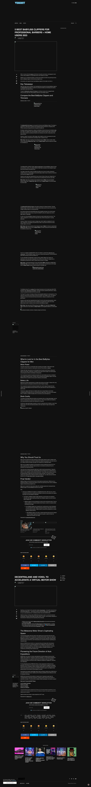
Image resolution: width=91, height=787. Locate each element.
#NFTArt (35, 718)
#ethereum (51, 716)
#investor (52, 717)
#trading (49, 718)
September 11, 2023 (40, 626)
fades (28, 174)
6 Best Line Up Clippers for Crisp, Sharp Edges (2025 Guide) (26, 529)
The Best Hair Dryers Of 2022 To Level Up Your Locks (38, 529)
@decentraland (39, 623)
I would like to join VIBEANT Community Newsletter (39, 547)
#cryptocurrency (27, 716)
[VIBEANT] (20, 3)
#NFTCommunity (39, 718)
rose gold (28, 214)
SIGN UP (46, 544)
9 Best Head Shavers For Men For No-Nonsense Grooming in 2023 (50, 530)
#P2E (43, 718)
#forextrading (35, 717)
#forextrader (30, 717)
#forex (26, 717)
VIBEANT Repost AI (21, 582)
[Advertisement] (45, 13)
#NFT (32, 718)
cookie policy (14, 780)
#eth (48, 716)
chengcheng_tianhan (23, 453)
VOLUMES (27, 783)
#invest (39, 717)
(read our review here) (39, 166)
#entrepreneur (44, 716)
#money (29, 718)
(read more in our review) (31, 290)
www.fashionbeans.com (30, 517)
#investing (43, 717)
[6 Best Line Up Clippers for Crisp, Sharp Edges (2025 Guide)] (26, 525)
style (55, 130)
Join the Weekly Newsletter (25, 683)
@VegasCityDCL (47, 623)
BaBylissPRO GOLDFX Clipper (28, 206)
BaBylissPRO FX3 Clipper (27, 87)
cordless (32, 289)
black (21, 214)
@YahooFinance (26, 622)
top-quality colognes (39, 476)
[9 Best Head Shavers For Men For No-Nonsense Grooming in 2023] (50, 525)
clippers (31, 74)
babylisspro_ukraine (23, 100)
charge (32, 172)
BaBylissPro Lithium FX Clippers (31, 91)
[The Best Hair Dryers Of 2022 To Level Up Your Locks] (38, 525)
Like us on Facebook (24, 686)
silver (24, 214)
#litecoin (26, 718)
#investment (48, 717)
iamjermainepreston (23, 355)
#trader (46, 718)
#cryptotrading (38, 716)
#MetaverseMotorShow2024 (39, 621)
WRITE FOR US (22, 783)
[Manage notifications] (88, 785)
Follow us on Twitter (24, 684)
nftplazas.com (29, 696)
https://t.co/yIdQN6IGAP (50, 625)
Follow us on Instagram (24, 687)
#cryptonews (33, 716)
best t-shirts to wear (31, 476)
